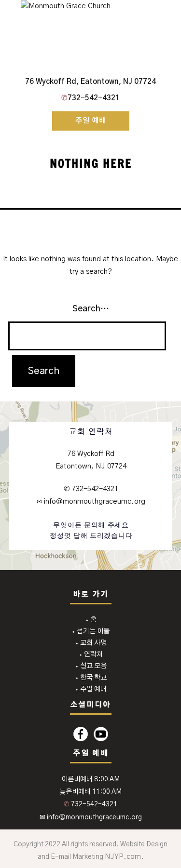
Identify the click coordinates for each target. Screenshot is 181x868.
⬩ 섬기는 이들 (90, 631)
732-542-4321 (90, 98)
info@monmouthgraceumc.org (93, 501)
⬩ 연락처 (91, 654)
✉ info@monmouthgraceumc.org (91, 817)
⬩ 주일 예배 (91, 689)
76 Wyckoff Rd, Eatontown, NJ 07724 (90, 81)
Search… (90, 309)
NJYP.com (123, 856)
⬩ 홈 (91, 619)
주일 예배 (90, 120)
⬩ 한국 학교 (91, 677)
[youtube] (101, 734)
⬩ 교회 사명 (91, 643)
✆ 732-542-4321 (91, 489)
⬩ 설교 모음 (91, 666)
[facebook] (80, 734)
